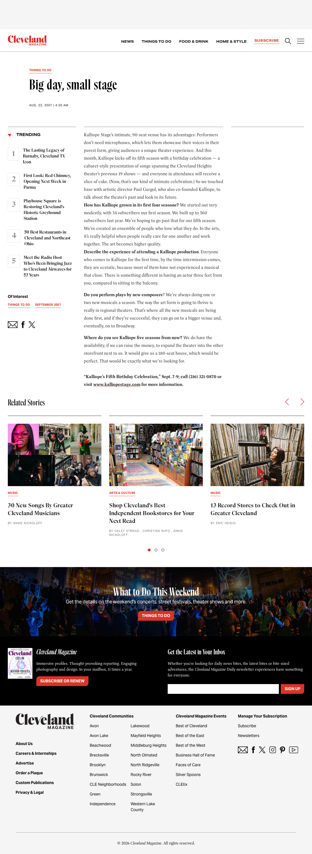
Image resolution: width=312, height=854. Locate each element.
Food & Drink (193, 41)
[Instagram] (272, 749)
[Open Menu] (300, 41)
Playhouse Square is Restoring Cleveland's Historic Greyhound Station (44, 210)
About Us (24, 743)
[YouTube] (293, 749)
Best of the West (190, 745)
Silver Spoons (188, 774)
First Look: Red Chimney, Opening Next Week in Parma (47, 182)
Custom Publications (35, 782)
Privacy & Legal (30, 792)
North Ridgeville (145, 764)
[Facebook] (253, 749)
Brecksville (99, 755)
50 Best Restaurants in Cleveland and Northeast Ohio (47, 238)
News (127, 41)
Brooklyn (98, 764)
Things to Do (156, 41)
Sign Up (292, 688)
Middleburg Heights (148, 745)
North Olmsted (144, 755)
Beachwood (100, 745)
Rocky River (141, 774)
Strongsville (141, 794)
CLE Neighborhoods (108, 784)
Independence (103, 803)
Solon (136, 784)
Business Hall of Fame (195, 755)
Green (95, 794)
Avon (94, 725)
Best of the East (190, 735)
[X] (262, 749)
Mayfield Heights (146, 735)
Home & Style (231, 41)
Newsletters (248, 735)
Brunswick (99, 774)
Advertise (25, 763)
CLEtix (181, 784)
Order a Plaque (29, 772)
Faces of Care (188, 764)
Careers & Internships (36, 753)
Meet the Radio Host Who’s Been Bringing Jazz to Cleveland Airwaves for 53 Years (48, 266)
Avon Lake (99, 735)
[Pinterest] (282, 749)
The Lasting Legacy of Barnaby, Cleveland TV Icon (44, 156)
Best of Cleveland (191, 725)
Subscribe (266, 40)
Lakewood (140, 725)
